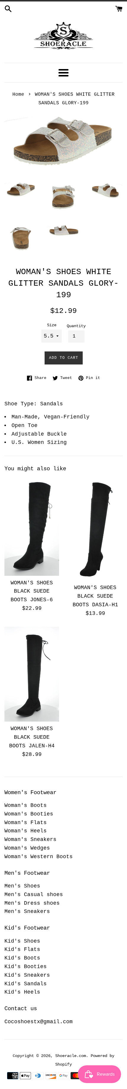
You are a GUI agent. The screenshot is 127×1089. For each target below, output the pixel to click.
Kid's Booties (25, 967)
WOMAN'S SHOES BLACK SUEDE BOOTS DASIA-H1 (95, 596)
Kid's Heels (22, 992)
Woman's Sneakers (30, 839)
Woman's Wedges (27, 848)
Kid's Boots (22, 958)
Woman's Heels (25, 831)
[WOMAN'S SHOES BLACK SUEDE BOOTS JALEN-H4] (31, 674)
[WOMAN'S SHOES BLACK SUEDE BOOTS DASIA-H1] (95, 529)
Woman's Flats (25, 823)
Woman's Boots (25, 805)
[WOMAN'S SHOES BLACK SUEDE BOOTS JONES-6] (31, 527)
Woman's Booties (28, 814)
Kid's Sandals (25, 984)
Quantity (76, 326)
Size (51, 325)
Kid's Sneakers (27, 975)
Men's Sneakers (27, 911)
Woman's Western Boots (38, 857)
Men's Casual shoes (33, 895)
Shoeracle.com (70, 1055)
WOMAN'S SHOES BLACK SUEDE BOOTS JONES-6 (32, 591)
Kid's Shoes (22, 941)
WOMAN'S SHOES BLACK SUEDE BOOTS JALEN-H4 (32, 737)
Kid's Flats (22, 949)
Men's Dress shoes (32, 903)
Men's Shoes (22, 886)
